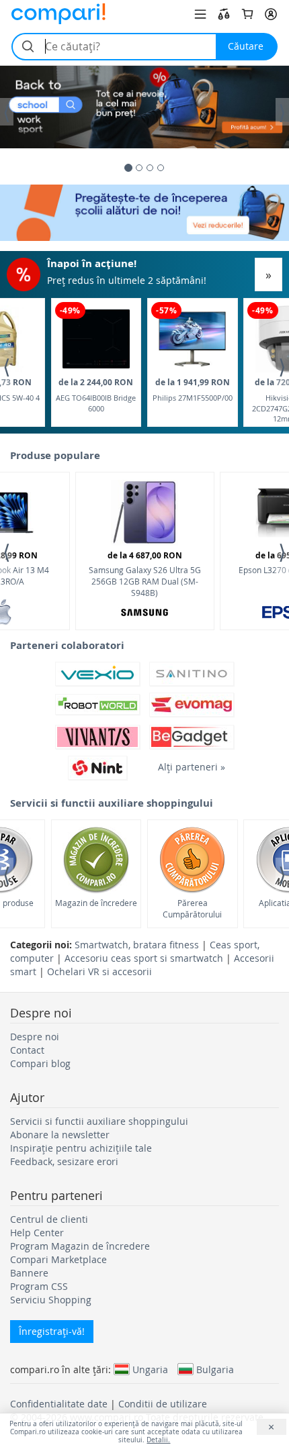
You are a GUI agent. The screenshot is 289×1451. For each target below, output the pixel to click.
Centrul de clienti (49, 1219)
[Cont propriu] (271, 14)
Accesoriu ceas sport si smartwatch (144, 958)
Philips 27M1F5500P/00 (193, 390)
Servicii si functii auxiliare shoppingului (99, 1121)
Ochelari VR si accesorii (99, 971)
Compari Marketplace (58, 1259)
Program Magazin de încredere (80, 1246)
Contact (27, 1050)
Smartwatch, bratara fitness (137, 944)
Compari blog (40, 1063)
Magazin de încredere (96, 902)
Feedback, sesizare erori (64, 1161)
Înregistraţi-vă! (52, 1331)
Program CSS (39, 1286)
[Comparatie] (224, 14)
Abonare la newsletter (60, 1134)
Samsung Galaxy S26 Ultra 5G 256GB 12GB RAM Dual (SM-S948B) (145, 574)
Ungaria (150, 1369)
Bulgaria (215, 1369)
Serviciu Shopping (50, 1299)
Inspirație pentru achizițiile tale (81, 1148)
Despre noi (34, 1036)
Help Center (37, 1232)
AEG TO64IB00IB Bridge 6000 (96, 395)
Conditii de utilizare (162, 1403)
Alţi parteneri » (191, 766)
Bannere (29, 1272)
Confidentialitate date (59, 1403)
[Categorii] (200, 14)
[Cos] (247, 14)
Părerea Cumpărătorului (192, 908)
